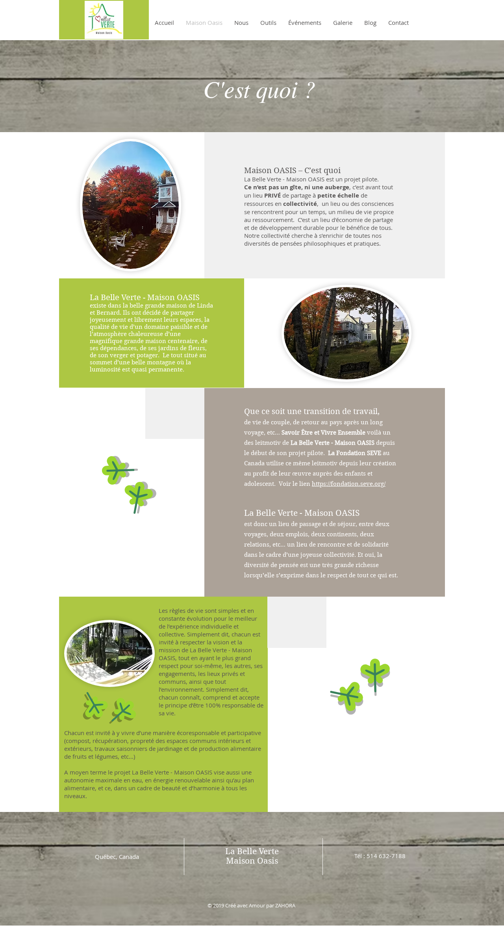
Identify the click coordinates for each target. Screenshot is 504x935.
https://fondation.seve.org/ (348, 483)
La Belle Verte (252, 851)
